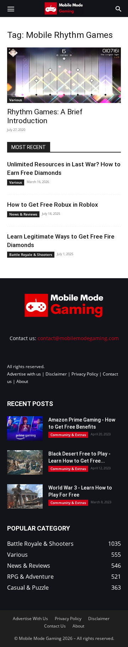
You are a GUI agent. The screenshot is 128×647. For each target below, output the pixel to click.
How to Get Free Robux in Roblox (52, 204)
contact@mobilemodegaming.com (78, 338)
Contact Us (55, 626)
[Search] (118, 8)
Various (15, 99)
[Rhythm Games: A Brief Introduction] (64, 75)
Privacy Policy (84, 374)
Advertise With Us (30, 618)
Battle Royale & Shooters (30, 254)
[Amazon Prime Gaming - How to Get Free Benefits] (25, 428)
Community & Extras (68, 434)
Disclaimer (56, 374)
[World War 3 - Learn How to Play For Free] (25, 496)
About (22, 381)
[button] (11, 8)
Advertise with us (24, 374)
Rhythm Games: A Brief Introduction (44, 116)
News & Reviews (23, 214)
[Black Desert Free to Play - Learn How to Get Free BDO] (25, 462)
